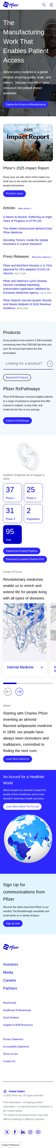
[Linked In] (22, 1132)
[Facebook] (15, 1132)
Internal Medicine (20, 667)
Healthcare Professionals (17, 1010)
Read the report (14, 193)
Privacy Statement (13, 1039)
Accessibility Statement (16, 1046)
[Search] (50, 364)
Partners (10, 988)
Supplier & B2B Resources (18, 1025)
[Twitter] (7, 1132)
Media (8, 972)
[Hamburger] (51, 4)
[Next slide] (19, 692)
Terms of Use (10, 1054)
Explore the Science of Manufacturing (25, 104)
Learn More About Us (19, 758)
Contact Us (9, 1061)
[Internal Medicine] (42, 667)
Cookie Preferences (10, 1145)
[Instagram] (30, 1132)
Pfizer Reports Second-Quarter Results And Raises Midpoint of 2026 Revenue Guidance (27, 304)
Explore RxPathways (19, 420)
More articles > (25, 208)
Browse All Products (17, 377)
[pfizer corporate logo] (11, 5)
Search (44, 5)
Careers (9, 980)
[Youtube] (38, 1132)
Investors (10, 964)
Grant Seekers (11, 1017)
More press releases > (42, 257)
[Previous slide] (8, 692)
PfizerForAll (9, 1003)
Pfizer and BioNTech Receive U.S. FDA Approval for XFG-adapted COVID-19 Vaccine (27, 269)
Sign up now (14, 923)
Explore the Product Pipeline (21, 551)
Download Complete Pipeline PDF (25, 559)
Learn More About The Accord (24, 806)
